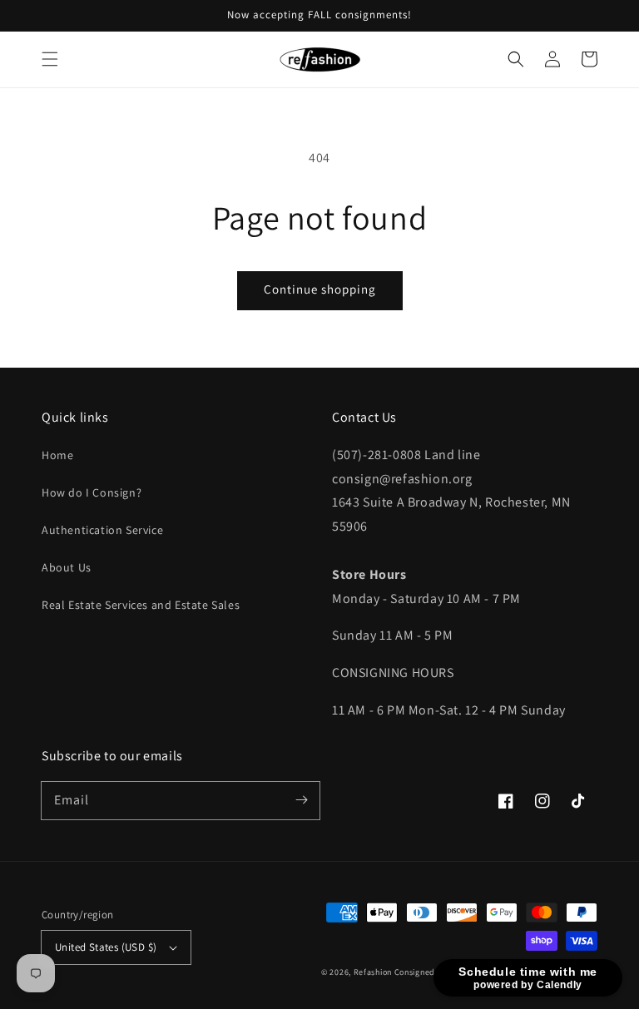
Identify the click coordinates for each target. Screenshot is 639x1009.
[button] (50, 59)
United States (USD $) (105, 947)
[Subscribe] (301, 800)
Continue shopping (320, 289)
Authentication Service (102, 529)
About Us (67, 567)
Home (57, 455)
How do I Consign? (91, 492)
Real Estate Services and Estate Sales (141, 604)
